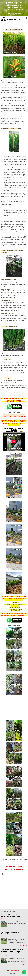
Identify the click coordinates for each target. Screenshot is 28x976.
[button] (26, 18)
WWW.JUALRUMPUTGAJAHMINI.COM (14, 869)
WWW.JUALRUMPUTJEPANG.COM (14, 866)
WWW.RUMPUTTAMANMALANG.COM (14, 864)
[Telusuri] (26, 3)
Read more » (23, 928)
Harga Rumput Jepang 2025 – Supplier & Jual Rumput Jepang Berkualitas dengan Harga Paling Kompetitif (12, 951)
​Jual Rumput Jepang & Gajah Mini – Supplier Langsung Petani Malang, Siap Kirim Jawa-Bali (14, 4)
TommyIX (17, 973)
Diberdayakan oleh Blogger (15, 970)
